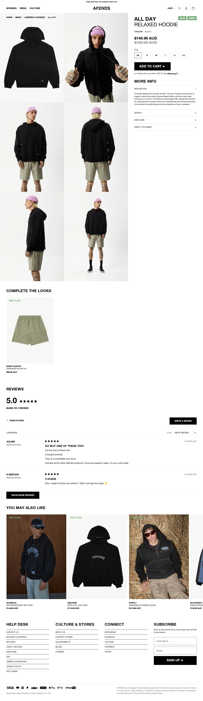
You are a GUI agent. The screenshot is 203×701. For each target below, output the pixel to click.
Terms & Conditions (16, 661)
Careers (60, 652)
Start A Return (14, 647)
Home (9, 17)
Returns (10, 642)
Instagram (110, 632)
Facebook (110, 637)
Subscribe (165, 624)
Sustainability (63, 642)
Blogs (59, 647)
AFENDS (39, 693)
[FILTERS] (15, 421)
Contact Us (12, 632)
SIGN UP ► (175, 660)
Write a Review (183, 421)
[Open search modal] (179, 8)
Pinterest (110, 647)
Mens (18, 17)
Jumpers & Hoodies (34, 17)
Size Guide (11, 652)
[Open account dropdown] (186, 8)
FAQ (8, 657)
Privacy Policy (14, 666)
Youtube (109, 642)
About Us (60, 632)
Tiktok (108, 652)
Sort (169, 433)
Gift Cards (11, 671)
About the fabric (143, 127)
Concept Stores (64, 637)
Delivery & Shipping (16, 637)
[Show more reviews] (22, 495)
